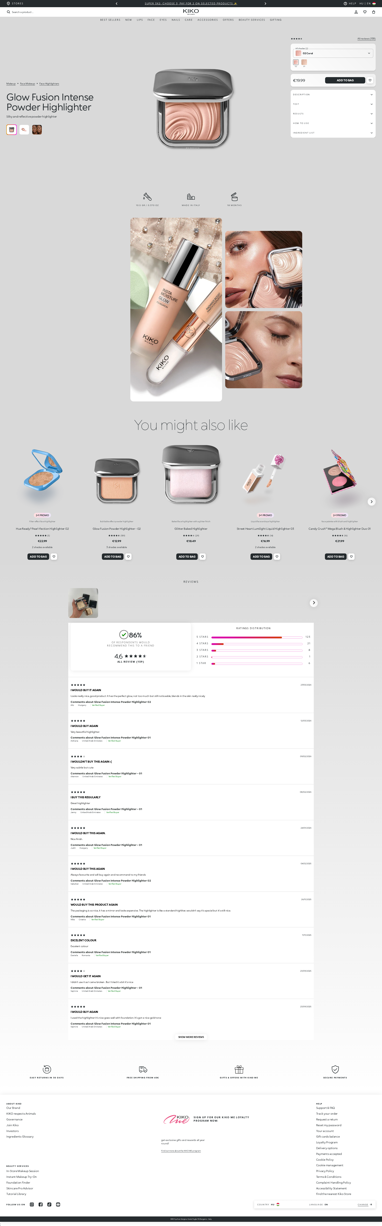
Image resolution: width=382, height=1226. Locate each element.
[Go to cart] (374, 12)
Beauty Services (252, 19)
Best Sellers (110, 19)
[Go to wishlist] (365, 12)
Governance (14, 1119)
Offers (228, 19)
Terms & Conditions (328, 1176)
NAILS (176, 19)
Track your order (327, 1113)
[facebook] (41, 1204)
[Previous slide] (117, 4)
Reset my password (328, 1125)
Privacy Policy (325, 1171)
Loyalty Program (327, 1142)
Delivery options (327, 1148)
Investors (12, 1131)
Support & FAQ (325, 1107)
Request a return (327, 1119)
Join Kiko (12, 1125)
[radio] (11, 130)
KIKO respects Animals (21, 1113)
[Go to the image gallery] (192, 108)
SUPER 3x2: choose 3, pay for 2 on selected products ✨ (191, 3)
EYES (163, 19)
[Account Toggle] (356, 12)
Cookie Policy (325, 1159)
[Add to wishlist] (370, 80)
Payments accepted (329, 1153)
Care (189, 19)
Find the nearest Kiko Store (333, 1194)
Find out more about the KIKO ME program (181, 1150)
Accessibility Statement (331, 1188)
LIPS (140, 19)
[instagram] (32, 1204)
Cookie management (329, 1165)
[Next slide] (265, 4)
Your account (325, 1131)
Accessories (208, 19)
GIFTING (276, 19)
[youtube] (58, 1204)
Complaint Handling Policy (333, 1182)
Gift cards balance (328, 1136)
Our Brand (13, 1107)
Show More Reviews (191, 1037)
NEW (128, 19)
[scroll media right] (314, 603)
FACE (151, 19)
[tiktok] (49, 1204)
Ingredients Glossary (19, 1136)
